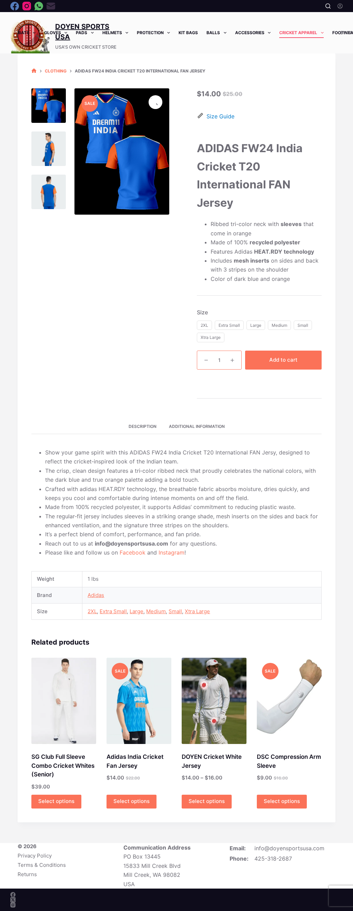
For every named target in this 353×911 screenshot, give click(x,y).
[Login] (340, 6)
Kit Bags (188, 32)
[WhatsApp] (38, 6)
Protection (150, 32)
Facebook (132, 552)
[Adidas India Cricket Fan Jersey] (139, 701)
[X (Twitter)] (13, 899)
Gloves (52, 32)
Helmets (112, 32)
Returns (27, 874)
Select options (56, 801)
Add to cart (283, 359)
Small (175, 611)
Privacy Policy (35, 855)
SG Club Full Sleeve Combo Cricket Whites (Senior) (62, 765)
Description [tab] (143, 426)
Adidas (96, 595)
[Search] (328, 6)
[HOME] (34, 71)
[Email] (51, 6)
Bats (23, 32)
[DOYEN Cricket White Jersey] (214, 701)
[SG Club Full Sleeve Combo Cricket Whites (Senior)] (63, 701)
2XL (92, 611)
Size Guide (220, 116)
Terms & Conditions (42, 865)
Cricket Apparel (298, 32)
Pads (81, 32)
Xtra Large (197, 611)
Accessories (249, 32)
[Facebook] (14, 6)
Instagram (171, 552)
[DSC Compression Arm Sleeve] (289, 701)
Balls (213, 32)
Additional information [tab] (197, 426)
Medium (156, 611)
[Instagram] (26, 6)
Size (202, 312)
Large (136, 611)
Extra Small (113, 611)
